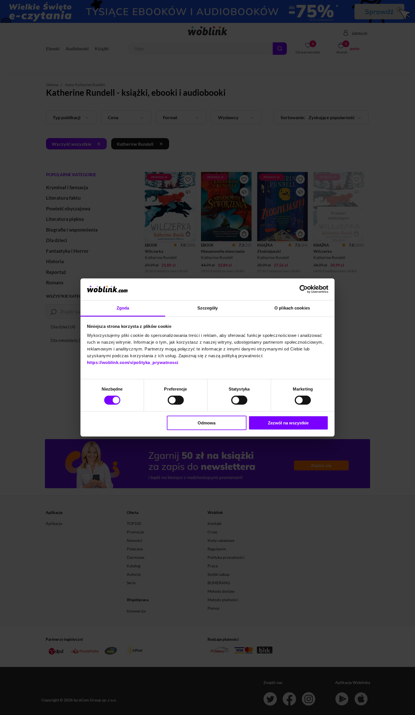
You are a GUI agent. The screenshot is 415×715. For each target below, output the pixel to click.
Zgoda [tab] (123, 308)
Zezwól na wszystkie (288, 422)
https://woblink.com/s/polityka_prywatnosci (132, 362)
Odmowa (206, 422)
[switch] (176, 400)
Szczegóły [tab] (207, 308)
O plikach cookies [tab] (292, 308)
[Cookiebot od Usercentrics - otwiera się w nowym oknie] (303, 289)
